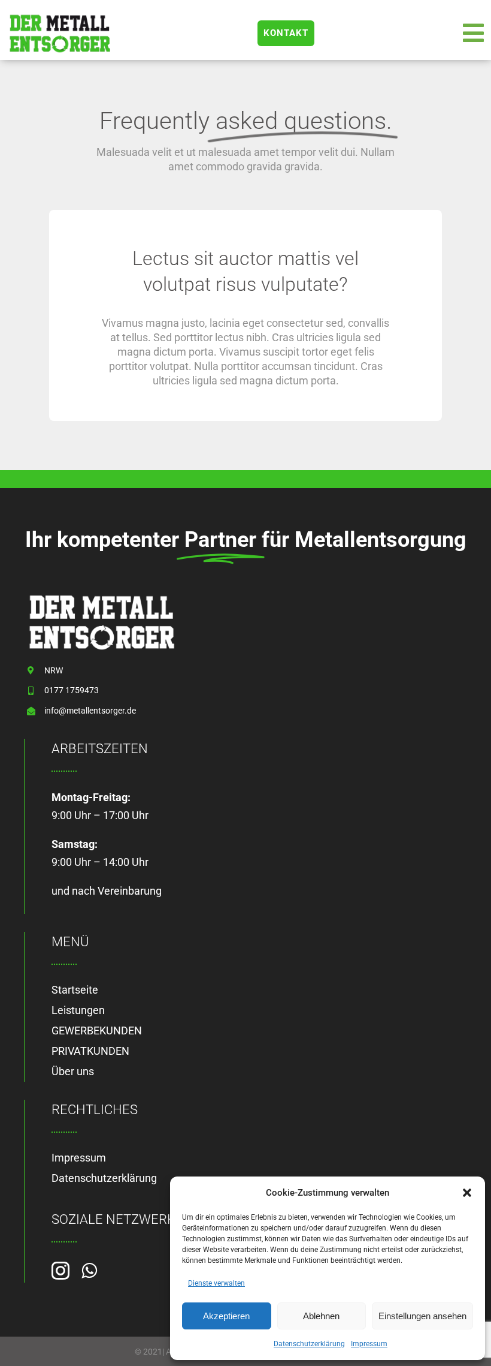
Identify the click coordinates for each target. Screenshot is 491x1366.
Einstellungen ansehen (422, 1316)
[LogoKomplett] (60, 17)
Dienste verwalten (216, 1283)
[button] (467, 1193)
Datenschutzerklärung (309, 1344)
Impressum (369, 1344)
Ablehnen (321, 1316)
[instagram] (60, 1271)
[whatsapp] (89, 1271)
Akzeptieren (226, 1316)
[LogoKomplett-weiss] (102, 596)
